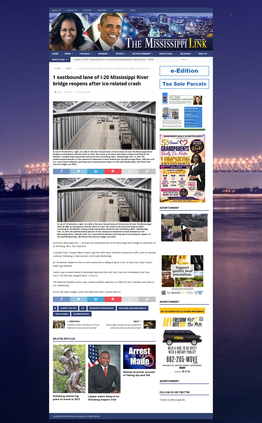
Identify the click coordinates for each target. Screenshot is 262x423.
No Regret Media (92, 416)
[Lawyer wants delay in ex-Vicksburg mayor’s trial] (104, 369)
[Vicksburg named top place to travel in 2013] (69, 369)
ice (82, 308)
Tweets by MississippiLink (172, 399)
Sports (120, 53)
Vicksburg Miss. (81, 314)
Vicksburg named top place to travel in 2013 (66, 397)
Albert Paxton (68, 308)
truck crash (61, 314)
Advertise (118, 10)
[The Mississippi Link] (131, 48)
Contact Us (72, 10)
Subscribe (101, 10)
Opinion (102, 53)
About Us (56, 10)
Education (165, 53)
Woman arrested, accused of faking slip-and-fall (139, 373)
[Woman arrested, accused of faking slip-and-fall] (139, 357)
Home (55, 53)
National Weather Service (132, 308)
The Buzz (84, 53)
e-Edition (87, 10)
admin (59, 92)
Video (132, 10)
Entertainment (141, 53)
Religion (185, 53)
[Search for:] (194, 59)
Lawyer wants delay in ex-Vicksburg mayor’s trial (104, 398)
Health (202, 53)
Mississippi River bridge (102, 308)
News (68, 53)
